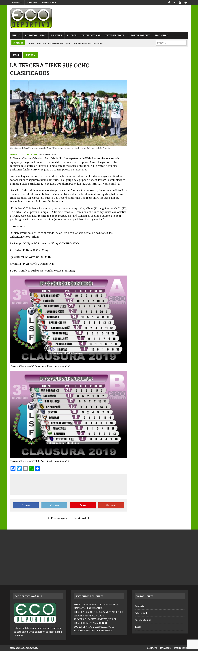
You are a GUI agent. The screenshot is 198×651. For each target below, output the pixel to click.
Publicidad (32, 2)
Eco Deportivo (29, 154)
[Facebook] (168, 2)
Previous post (59, 518)
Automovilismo (35, 35)
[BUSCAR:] (171, 42)
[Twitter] (174, 2)
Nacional (161, 35)
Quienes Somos (49, 2)
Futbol (72, 35)
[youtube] (180, 2)
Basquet (56, 35)
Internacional (115, 35)
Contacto (17, 2)
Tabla (138, 626)
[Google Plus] (185, 2)
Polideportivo (140, 35)
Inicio (16, 35)
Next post (80, 518)
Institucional (91, 35)
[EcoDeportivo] (99, 18)
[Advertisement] (69, 484)
